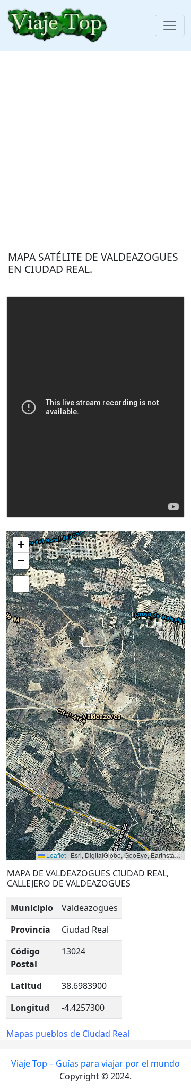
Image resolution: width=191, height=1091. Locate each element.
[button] (21, 545)
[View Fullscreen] (21, 584)
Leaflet (55, 854)
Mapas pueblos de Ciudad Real (67, 1033)
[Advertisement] (95, 146)
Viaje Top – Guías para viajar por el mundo (95, 1063)
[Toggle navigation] (170, 25)
